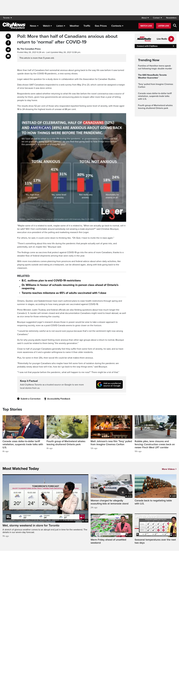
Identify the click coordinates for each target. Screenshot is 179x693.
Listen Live (163, 26)
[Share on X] (8, 36)
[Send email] (8, 56)
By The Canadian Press (29, 49)
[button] (145, 17)
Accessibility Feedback (58, 398)
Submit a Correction (31, 398)
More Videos (168, 469)
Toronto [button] (6, 18)
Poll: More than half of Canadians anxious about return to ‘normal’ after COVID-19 (67, 39)
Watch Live (146, 26)
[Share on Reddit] (8, 49)
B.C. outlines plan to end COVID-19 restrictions (51, 280)
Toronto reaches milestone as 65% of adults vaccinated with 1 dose (64, 293)
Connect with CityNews (147, 46)
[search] (174, 26)
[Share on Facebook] (8, 43)
